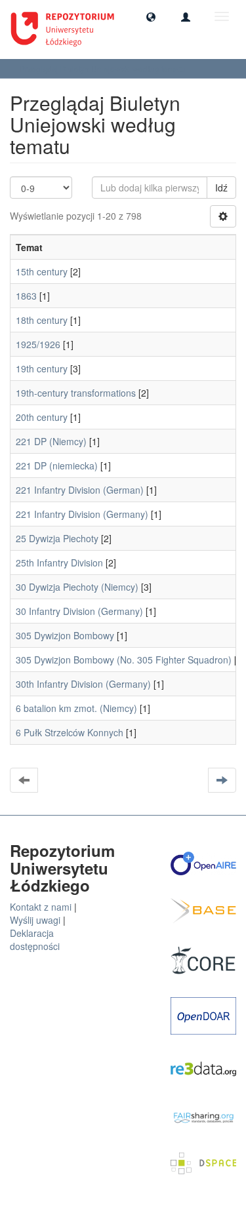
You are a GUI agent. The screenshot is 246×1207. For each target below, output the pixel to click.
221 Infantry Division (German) (80, 489)
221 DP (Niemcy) (51, 441)
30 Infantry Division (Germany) (79, 611)
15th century (42, 271)
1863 (26, 295)
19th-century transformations (76, 392)
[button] (151, 16)
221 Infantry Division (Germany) (82, 514)
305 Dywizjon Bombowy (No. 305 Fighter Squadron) (124, 659)
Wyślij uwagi (35, 919)
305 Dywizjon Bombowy (65, 635)
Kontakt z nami (41, 906)
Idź (221, 187)
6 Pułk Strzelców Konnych (69, 732)
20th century (42, 417)
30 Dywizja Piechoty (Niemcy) (77, 586)
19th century (42, 368)
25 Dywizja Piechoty (57, 538)
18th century (42, 319)
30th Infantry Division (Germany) (83, 683)
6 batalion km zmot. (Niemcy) (76, 708)
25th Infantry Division (59, 562)
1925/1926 (38, 344)
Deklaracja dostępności (35, 939)
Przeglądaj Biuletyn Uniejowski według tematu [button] (104, 68)
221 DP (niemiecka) (57, 465)
